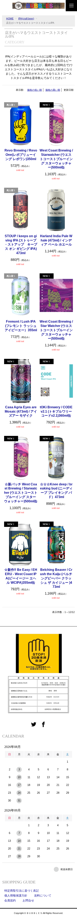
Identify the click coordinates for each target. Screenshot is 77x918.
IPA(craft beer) (26, 18)
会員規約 (10, 900)
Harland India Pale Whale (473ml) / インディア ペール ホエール (56, 240)
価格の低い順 (34, 90)
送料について (42, 895)
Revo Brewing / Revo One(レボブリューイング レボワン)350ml (21, 155)
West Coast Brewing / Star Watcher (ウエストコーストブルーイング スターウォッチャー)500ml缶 (56, 330)
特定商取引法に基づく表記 (21, 890)
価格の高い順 (52, 90)
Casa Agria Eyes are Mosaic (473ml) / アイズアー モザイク (21, 411)
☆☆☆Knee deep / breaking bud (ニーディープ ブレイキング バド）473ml (56, 491)
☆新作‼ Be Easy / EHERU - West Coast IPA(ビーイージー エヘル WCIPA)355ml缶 (20, 576)
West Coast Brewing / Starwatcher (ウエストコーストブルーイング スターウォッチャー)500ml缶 (56, 159)
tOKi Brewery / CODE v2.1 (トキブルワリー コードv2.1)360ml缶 (56, 411)
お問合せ (28, 900)
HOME (10, 18)
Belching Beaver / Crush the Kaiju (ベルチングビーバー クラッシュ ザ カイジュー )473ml (56, 578)
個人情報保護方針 (15, 895)
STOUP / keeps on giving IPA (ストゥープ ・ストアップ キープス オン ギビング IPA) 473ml (20, 244)
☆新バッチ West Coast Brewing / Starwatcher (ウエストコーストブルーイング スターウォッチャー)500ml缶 (20, 493)
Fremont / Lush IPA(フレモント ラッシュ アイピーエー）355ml (21, 326)
